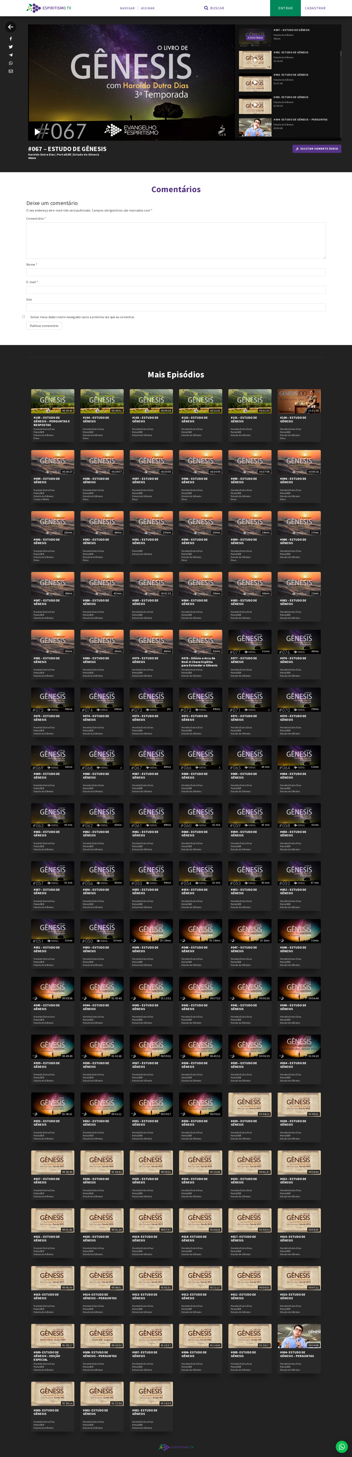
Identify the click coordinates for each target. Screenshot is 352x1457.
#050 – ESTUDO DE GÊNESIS (96, 949)
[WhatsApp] (11, 63)
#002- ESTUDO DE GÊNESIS (95, 1412)
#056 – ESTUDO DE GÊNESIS (96, 891)
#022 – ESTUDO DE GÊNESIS (293, 1180)
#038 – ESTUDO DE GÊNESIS (96, 1065)
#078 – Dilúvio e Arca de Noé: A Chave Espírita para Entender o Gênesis (200, 661)
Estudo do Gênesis (86, 154)
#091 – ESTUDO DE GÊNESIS (145, 541)
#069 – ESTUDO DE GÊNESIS (47, 775)
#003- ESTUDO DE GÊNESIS (46, 1412)
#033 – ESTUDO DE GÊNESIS (47, 1123)
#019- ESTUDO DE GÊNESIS (144, 1238)
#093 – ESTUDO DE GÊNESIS (47, 541)
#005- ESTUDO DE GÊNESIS (243, 1354)
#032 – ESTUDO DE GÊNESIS (96, 1123)
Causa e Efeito (41, 499)
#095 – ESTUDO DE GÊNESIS (244, 480)
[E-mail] (11, 71)
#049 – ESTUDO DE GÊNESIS (145, 949)
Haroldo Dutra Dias (41, 154)
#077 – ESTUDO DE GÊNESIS (244, 660)
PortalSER (64, 154)
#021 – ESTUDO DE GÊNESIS (47, 1238)
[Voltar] (10, 27)
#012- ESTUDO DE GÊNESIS (194, 1296)
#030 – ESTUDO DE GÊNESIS (195, 1123)
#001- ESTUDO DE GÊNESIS (144, 1412)
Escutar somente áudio (319, 148)
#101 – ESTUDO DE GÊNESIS (244, 419)
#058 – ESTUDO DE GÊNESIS (293, 833)
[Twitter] (11, 47)
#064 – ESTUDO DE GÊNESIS (293, 775)
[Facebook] (11, 39)
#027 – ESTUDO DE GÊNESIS (47, 1180)
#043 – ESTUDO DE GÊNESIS (145, 1007)
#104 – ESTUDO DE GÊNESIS (96, 419)
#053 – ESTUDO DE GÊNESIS (244, 891)
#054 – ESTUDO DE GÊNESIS (195, 891)
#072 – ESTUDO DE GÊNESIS (195, 718)
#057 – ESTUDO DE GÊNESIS (47, 891)
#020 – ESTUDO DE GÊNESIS (96, 1238)
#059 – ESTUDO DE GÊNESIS (244, 833)
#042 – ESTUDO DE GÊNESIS (195, 1007)
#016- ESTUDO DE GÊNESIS (292, 1238)
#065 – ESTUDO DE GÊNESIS (244, 775)
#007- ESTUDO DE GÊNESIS (144, 1354)
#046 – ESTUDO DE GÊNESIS (293, 949)
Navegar (127, 8)
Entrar (285, 8)
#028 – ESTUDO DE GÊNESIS (293, 1123)
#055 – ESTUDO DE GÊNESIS (145, 891)
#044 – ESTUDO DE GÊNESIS (96, 1007)
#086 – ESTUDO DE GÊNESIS (96, 602)
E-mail (32, 282)
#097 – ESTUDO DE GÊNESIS (145, 480)
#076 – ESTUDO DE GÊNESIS (293, 660)
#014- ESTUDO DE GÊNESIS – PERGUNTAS (100, 1296)
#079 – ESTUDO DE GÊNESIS (145, 660)
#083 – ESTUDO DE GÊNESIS (244, 602)
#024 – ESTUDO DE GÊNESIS (195, 1180)
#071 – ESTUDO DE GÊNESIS (244, 718)
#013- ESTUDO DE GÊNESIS (144, 1296)
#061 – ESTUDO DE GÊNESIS (145, 833)
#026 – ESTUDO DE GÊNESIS (96, 1180)
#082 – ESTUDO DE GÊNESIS (293, 602)
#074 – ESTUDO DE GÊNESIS (96, 718)
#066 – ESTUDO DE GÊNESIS (195, 775)
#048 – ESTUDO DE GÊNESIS (195, 949)
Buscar (216, 8)
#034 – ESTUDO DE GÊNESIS (293, 1065)
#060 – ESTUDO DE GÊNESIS (195, 833)
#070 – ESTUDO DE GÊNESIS (293, 718)
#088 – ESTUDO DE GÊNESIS (293, 541)
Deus (36, 438)
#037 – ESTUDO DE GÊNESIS (145, 1065)
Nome (31, 264)
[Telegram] (11, 55)
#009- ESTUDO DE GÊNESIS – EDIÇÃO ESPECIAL (47, 1355)
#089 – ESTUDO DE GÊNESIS (244, 541)
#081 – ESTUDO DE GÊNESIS (47, 660)
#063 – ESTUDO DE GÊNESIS (47, 833)
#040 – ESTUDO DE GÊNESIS (293, 1007)
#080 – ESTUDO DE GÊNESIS (96, 660)
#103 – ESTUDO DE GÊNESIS (145, 419)
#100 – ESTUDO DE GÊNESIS (293, 419)
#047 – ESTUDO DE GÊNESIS (244, 949)
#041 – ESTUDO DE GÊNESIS (244, 1007)
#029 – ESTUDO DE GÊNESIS (244, 1123)
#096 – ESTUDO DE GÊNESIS (195, 480)
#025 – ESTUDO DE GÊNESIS (145, 1180)
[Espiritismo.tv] (48, 8)
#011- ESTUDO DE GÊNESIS (243, 1296)
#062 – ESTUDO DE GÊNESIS (96, 833)
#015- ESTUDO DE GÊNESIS (46, 1296)
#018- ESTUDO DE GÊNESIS (194, 1238)
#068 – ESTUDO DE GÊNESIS (96, 775)
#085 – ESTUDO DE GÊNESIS (145, 602)
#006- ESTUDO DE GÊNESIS (194, 1354)
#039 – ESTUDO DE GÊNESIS (47, 1065)
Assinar (148, 8)
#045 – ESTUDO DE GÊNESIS (47, 1007)
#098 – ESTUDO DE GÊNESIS (96, 480)
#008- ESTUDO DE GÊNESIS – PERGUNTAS (100, 1354)
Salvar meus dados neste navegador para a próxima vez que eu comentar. (82, 317)
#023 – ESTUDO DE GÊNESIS (244, 1180)
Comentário (36, 218)
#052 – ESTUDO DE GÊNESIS (293, 891)
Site (29, 299)
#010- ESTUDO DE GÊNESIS (292, 1296)
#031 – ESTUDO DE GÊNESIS (145, 1123)
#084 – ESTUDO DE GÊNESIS (195, 602)
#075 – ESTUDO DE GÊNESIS (47, 718)
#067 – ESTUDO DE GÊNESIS (145, 775)
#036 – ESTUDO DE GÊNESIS (195, 1065)
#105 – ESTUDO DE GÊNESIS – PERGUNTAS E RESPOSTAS (52, 421)
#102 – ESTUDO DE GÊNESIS (195, 419)
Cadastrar (315, 8)
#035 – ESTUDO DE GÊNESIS (244, 1065)
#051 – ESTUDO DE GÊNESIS (47, 949)
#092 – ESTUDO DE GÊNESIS (96, 541)
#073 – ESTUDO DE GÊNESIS (145, 718)
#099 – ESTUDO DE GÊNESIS (47, 480)
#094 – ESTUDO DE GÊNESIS (293, 480)
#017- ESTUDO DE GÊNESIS (243, 1238)
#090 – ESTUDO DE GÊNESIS (195, 541)
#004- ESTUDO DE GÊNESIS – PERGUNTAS (297, 1354)
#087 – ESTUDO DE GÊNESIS (47, 602)
